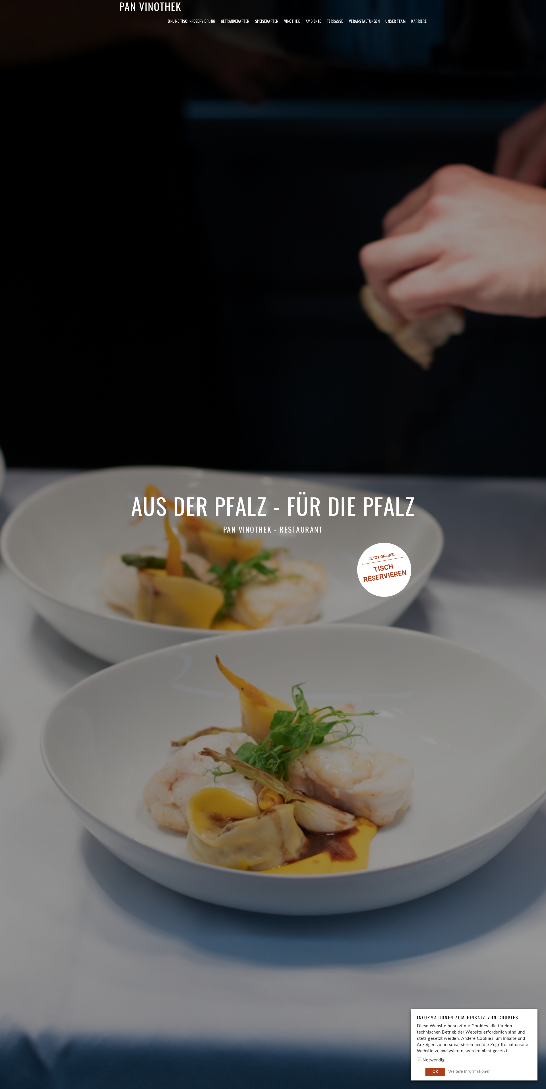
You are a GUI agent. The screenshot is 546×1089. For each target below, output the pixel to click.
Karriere (419, 21)
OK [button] (435, 1072)
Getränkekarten (235, 21)
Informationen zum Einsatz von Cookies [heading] (468, 1017)
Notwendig (434, 1060)
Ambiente (313, 21)
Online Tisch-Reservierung (191, 21)
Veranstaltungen (364, 21)
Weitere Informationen (469, 1072)
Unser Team (395, 21)
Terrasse (335, 21)
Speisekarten (266, 21)
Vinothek (292, 21)
